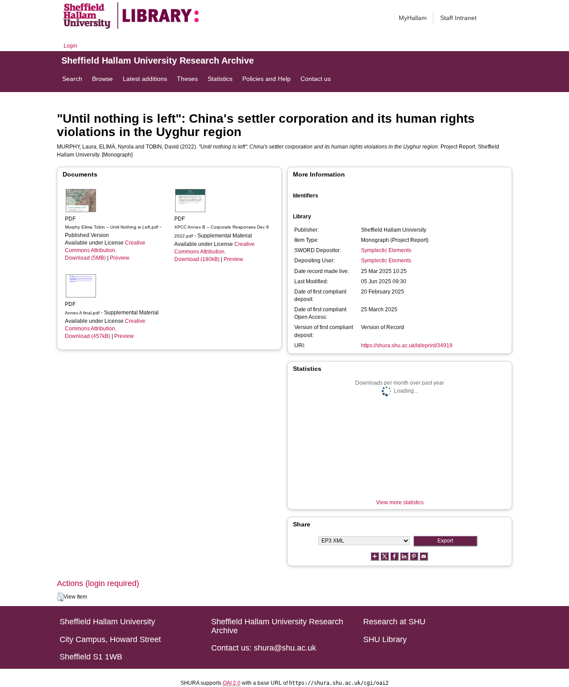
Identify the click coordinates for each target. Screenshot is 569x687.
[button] (60, 597)
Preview (119, 258)
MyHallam (413, 17)
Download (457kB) (87, 336)
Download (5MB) (85, 258)
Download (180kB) (197, 259)
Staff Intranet (458, 17)
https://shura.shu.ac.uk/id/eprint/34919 (407, 345)
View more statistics (400, 502)
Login (70, 46)
